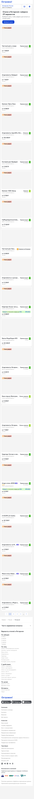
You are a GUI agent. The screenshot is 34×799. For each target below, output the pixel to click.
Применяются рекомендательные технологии (13, 783)
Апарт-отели (4, 658)
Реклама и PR (5, 760)
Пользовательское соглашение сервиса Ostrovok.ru (15, 737)
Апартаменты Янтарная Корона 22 (10, 425)
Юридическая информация (8, 733)
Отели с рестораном (6, 668)
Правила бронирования (7, 735)
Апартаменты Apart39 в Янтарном (12, 133)
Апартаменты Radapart (9, 75)
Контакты (3, 712)
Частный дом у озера (9, 46)
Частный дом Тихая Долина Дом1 (8, 249)
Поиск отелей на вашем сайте (9, 755)
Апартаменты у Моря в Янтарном (10, 603)
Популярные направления (8, 730)
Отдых (3, 691)
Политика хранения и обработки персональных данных (16, 781)
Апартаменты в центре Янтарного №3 (10, 278)
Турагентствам (5, 751)
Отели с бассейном (6, 673)
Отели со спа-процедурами (8, 670)
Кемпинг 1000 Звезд (9, 191)
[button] (11, 7)
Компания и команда (7, 710)
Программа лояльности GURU (9, 740)
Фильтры (24, 7)
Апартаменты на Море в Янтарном (9, 545)
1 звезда (3, 644)
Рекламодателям (5, 758)
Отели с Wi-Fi (5, 671)
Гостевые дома (5, 660)
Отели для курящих (6, 679)
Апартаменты (4, 654)
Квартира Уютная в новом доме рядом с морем (10, 454)
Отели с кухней (5, 675)
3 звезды (3, 640)
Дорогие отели (5, 683)
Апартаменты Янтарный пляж (10, 367)
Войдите (12, 312)
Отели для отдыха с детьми (8, 677)
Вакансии (3, 714)
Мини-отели (4, 652)
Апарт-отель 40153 (8, 483)
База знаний (4, 723)
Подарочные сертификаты (8, 742)
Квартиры (4, 656)
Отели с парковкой (6, 666)
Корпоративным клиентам (8, 753)
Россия (10, 620)
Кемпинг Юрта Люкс (9, 104)
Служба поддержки (6, 725)
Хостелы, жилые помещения (9, 650)
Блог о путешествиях (7, 728)
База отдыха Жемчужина (10, 396)
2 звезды (3, 642)
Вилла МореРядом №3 (9, 338)
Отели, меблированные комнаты (10, 648)
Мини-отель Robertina (9, 574)
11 (26, 614)
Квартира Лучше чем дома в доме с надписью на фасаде (10, 307)
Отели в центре (5, 690)
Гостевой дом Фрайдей (9, 162)
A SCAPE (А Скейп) (8, 516)
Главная (4, 620)
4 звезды (3, 638)
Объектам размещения (7, 748)
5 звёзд (3, 636)
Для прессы (4, 717)
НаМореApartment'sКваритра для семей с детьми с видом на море (10, 220)
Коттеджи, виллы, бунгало (8, 661)
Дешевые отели (5, 685)
